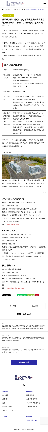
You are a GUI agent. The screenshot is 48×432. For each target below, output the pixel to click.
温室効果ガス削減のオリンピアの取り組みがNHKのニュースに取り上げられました (23, 351)
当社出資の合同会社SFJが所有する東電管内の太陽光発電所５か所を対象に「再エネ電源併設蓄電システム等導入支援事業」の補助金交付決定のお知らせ (24, 327)
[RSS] (24, 385)
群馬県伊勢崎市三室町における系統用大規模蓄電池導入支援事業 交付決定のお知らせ (23, 339)
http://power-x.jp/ (13, 224)
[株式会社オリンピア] (15, 3)
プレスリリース (8, 15)
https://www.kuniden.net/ (15, 288)
